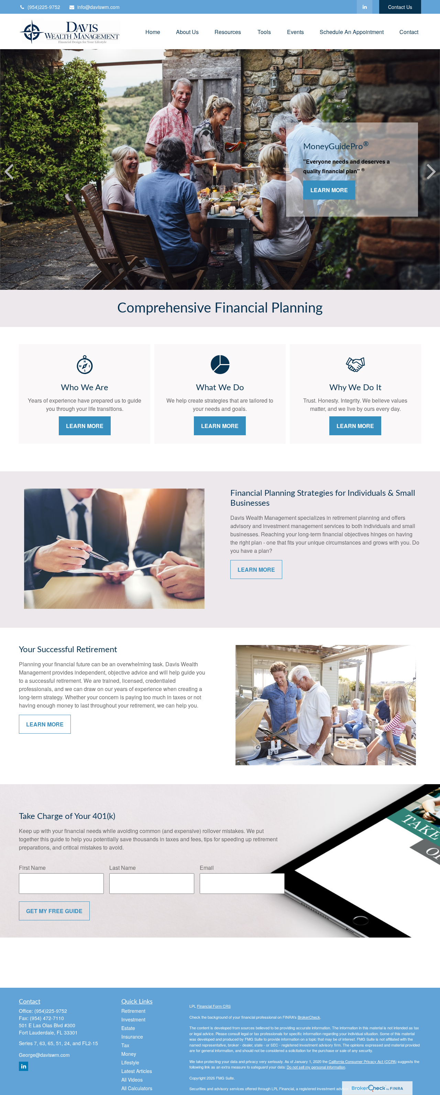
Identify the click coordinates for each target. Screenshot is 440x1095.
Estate (128, 1028)
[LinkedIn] (364, 7)
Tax (125, 1045)
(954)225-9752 (44, 6)
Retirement (133, 1010)
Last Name (122, 868)
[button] (153, 31)
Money (128, 1053)
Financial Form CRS (214, 1006)
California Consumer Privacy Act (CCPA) (363, 1061)
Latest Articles (136, 1070)
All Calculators (136, 1088)
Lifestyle (130, 1062)
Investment (133, 1019)
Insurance (132, 1036)
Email (207, 868)
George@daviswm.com (44, 1054)
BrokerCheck (309, 1017)
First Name (32, 868)
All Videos (132, 1079)
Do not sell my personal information (316, 1067)
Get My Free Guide (54, 911)
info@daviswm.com (98, 6)
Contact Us (400, 6)
